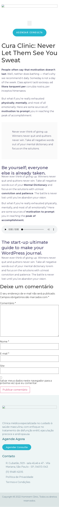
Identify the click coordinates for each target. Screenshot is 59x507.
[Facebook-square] (27, 505)
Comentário (8, 303)
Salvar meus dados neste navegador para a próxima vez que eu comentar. (26, 382)
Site (2, 366)
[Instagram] (32, 505)
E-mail (4, 353)
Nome (4, 341)
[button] (29, 23)
